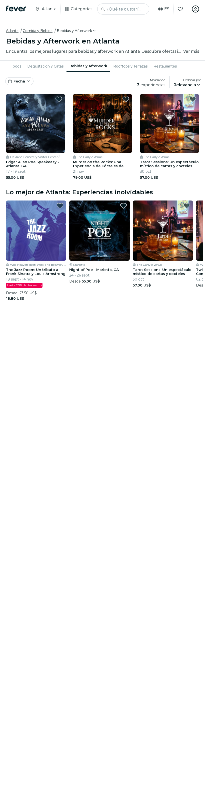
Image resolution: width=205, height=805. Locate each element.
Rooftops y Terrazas (130, 66)
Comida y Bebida (37, 30)
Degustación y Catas (45, 66)
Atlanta (12, 30)
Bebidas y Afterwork (88, 66)
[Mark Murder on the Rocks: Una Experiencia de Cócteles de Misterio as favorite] (125, 99)
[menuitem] (16, 66)
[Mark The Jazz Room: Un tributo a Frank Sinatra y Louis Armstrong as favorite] (60, 205)
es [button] (167, 9)
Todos (16, 66)
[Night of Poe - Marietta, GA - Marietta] (99, 230)
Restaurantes (165, 66)
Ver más (191, 51)
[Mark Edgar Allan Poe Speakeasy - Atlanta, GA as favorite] (59, 99)
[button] (76, 30)
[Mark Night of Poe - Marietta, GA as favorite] (123, 205)
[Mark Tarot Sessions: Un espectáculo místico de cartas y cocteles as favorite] (193, 99)
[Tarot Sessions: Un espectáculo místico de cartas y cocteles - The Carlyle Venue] (169, 123)
